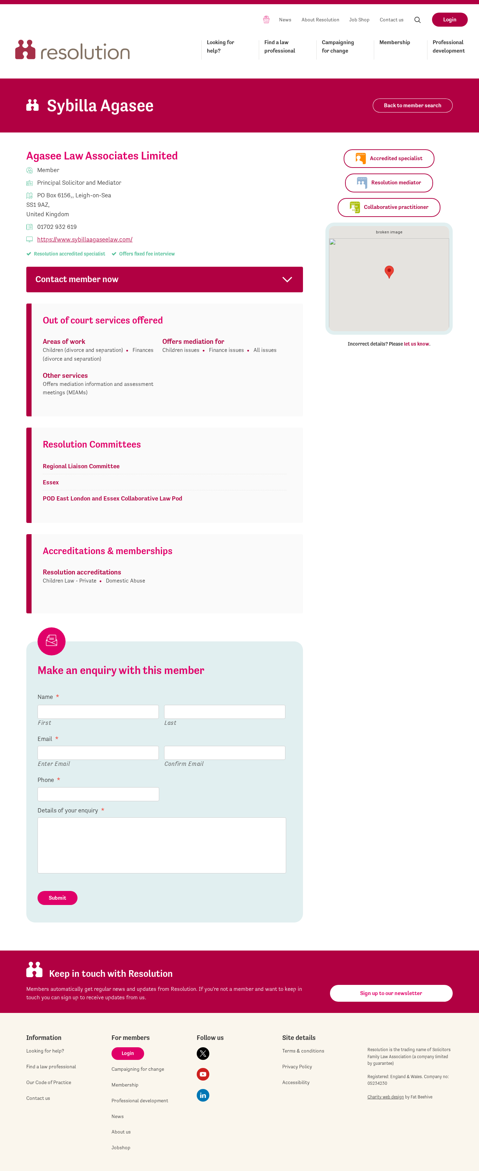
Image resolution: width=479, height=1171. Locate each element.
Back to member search (412, 105)
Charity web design (385, 1096)
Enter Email (54, 763)
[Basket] (266, 19)
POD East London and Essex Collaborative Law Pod (112, 498)
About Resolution (320, 19)
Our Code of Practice (48, 1082)
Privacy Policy (297, 1066)
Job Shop (359, 19)
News (285, 19)
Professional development (449, 46)
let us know (416, 344)
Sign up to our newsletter (391, 993)
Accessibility (296, 1082)
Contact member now (77, 279)
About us (121, 1132)
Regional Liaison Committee (81, 466)
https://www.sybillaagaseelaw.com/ (85, 239)
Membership (394, 42)
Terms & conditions (303, 1051)
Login (450, 19)
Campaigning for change (338, 46)
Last (170, 722)
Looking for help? (220, 46)
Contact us (392, 19)
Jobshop (121, 1147)
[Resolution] (72, 48)
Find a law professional (279, 46)
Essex (51, 482)
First (44, 722)
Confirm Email (184, 763)
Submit (57, 897)
